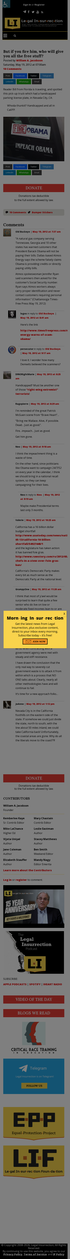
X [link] (64, 614)
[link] (35, 614)
